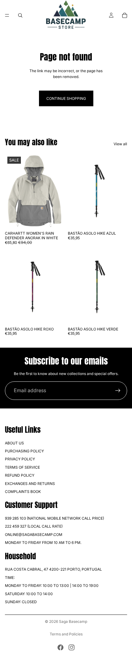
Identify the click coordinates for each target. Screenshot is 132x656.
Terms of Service (22, 467)
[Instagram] (71, 647)
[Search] (20, 15)
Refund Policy (19, 475)
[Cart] (124, 15)
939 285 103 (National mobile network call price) (54, 518)
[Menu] (7, 15)
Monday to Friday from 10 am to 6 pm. (43, 542)
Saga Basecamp (73, 621)
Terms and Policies (66, 634)
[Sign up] (117, 390)
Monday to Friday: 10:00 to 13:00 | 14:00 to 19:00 (52, 585)
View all (120, 144)
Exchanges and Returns (30, 483)
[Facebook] (60, 647)
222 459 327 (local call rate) (34, 526)
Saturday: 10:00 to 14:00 (29, 593)
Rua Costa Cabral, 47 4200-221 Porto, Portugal (53, 569)
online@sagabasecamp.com (33, 534)
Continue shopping (66, 98)
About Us (14, 442)
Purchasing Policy (24, 451)
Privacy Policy (20, 459)
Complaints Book (23, 491)
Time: (10, 577)
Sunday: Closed (21, 601)
